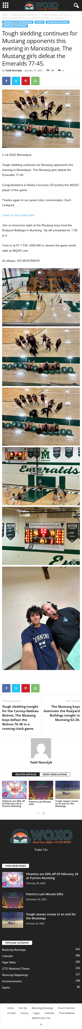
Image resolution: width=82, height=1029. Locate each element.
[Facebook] (6, 81)
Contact (11, 1013)
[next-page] (43, 813)
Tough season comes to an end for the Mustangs (66, 803)
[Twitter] (16, 81)
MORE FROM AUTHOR (55, 774)
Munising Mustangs (57, 22)
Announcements (12, 981)
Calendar (7, 956)
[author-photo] (41, 748)
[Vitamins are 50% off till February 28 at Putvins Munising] (14, 790)
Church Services (66, 1007)
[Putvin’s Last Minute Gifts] (41, 790)
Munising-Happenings (15, 26)
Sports (39, 22)
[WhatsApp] (35, 81)
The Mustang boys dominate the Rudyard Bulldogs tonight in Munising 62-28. (62, 713)
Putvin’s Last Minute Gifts (40, 803)
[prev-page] (38, 813)
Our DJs (23, 1007)
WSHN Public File (41, 1018)
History (24, 1013)
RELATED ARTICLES (25, 774)
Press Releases (67, 1013)
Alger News (9, 962)
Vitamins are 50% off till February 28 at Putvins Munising (13, 803)
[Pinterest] (25, 81)
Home (5, 14)
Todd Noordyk (13, 70)
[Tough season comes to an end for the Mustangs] (67, 790)
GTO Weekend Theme (15, 968)
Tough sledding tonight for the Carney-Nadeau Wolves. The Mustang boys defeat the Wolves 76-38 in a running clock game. (20, 717)
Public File (41, 849)
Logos (36, 1013)
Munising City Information (25, 14)
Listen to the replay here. (18, 215)
